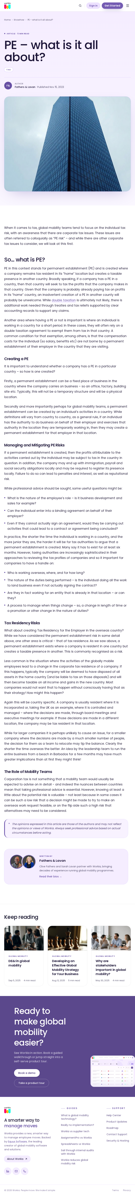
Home (7, 19)
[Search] (80, 5)
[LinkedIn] (7, 1171)
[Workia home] (7, 5)
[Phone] (24, 1171)
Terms (115, 1190)
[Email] (16, 1171)
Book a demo (27, 1073)
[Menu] (127, 5)
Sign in (93, 5)
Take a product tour (31, 1083)
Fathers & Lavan (25, 87)
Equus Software (17, 1141)
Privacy (127, 1190)
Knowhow (19, 19)
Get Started (112, 5)
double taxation (64, 300)
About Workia (15, 1159)
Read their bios (50, 876)
